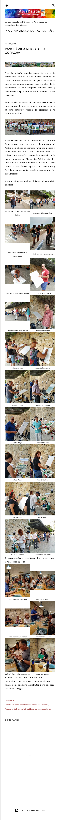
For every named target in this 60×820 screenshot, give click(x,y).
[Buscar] (53, 5)
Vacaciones (46, 709)
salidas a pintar (33, 709)
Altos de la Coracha (40, 704)
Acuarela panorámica (21, 704)
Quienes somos (24, 30)
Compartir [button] (9, 700)
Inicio (8, 30)
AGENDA (41, 30)
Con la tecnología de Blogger (32, 810)
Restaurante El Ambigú (15, 709)
